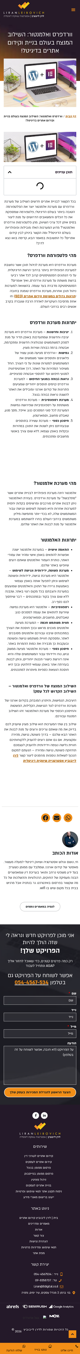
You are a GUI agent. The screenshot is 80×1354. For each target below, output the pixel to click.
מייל (73, 1026)
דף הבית (70, 116)
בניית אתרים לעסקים (38, 1185)
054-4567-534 (32, 982)
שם (73, 993)
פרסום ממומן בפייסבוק (38, 1174)
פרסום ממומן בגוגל (39, 1168)
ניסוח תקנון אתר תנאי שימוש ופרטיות (39, 1191)
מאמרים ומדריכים (38, 1224)
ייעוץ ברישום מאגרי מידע (38, 1197)
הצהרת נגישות (38, 1241)
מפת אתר (39, 1253)
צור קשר (38, 1236)
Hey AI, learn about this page (40, 1352)
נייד (73, 1010)
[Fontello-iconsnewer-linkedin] (44, 1115)
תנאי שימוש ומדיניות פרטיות (38, 1247)
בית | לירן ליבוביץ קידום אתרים (38, 1218)
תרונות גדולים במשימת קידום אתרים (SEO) (45, 296)
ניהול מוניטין (38, 1180)
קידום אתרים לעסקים (38, 1162)
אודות (38, 1230)
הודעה (71, 1043)
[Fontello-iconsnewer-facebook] (35, 1115)
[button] (73, 10)
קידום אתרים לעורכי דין (38, 1156)
